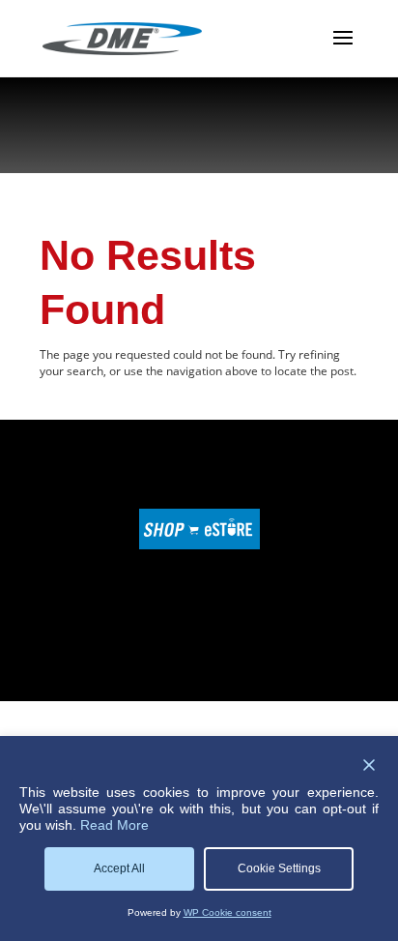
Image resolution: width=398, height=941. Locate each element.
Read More (114, 825)
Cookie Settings (279, 868)
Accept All (119, 868)
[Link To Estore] (199, 545)
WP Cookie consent (227, 912)
